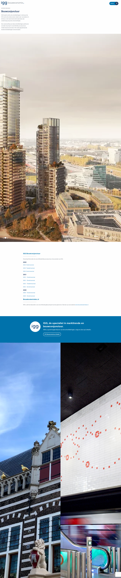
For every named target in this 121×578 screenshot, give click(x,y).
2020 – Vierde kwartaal (29, 292)
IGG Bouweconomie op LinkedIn (52, 334)
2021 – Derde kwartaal (29, 280)
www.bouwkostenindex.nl (81, 304)
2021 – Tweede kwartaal (29, 283)
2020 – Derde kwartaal (29, 296)
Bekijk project (105, 237)
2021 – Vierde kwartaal (29, 277)
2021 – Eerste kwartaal (29, 286)
